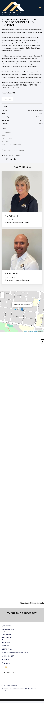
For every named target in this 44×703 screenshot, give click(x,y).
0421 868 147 (11, 220)
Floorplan (5, 141)
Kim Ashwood (11, 216)
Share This (10, 673)
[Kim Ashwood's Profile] (22, 191)
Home (3, 685)
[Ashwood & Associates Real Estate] (13, 8)
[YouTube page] (6, 667)
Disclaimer (14, 685)
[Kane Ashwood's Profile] (22, 249)
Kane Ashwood (12, 273)
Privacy (8, 685)
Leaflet (25, 331)
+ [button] (2, 294)
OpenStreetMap (33, 331)
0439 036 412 (11, 277)
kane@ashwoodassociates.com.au (18, 280)
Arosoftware (5, 691)
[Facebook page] (3, 667)
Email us (6, 659)
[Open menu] (40, 8)
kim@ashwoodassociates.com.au (18, 222)
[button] (21, 135)
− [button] (2, 297)
